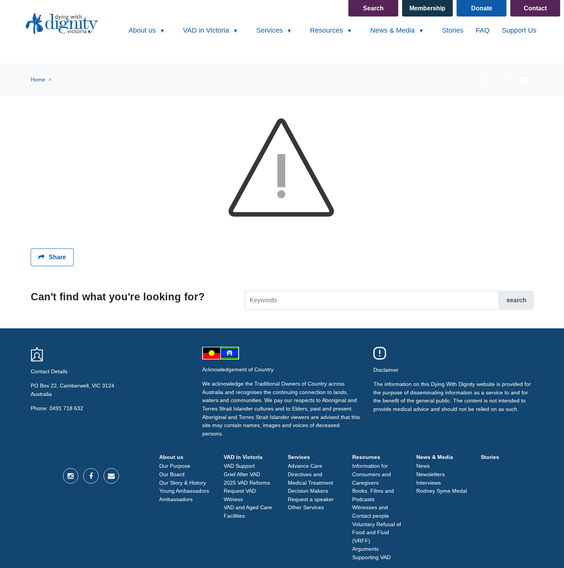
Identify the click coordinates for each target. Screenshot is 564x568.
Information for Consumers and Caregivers (371, 474)
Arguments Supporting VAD (371, 553)
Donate (481, 8)
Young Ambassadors (184, 491)
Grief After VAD (242, 474)
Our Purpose (174, 466)
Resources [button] (327, 30)
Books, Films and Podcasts (373, 495)
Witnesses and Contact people (370, 511)
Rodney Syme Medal (441, 491)
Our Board (172, 474)
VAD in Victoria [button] (207, 30)
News (423, 466)
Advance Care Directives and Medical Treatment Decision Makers (310, 478)
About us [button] (143, 30)
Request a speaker (311, 499)
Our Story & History (182, 483)
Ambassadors (176, 499)
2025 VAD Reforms (247, 483)
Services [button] (270, 30)
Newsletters (430, 474)
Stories (452, 30)
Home (38, 79)
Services (299, 457)
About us (171, 457)
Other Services (306, 507)
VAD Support (239, 466)
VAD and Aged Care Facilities (248, 511)
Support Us (519, 30)
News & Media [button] (393, 30)
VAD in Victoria (243, 457)
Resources (366, 457)
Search (373, 8)
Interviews (428, 483)
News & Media (434, 457)
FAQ (483, 30)
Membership (427, 8)
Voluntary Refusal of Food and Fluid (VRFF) (376, 532)
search (516, 300)
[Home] (61, 23)
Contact (535, 8)
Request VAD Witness (240, 495)
